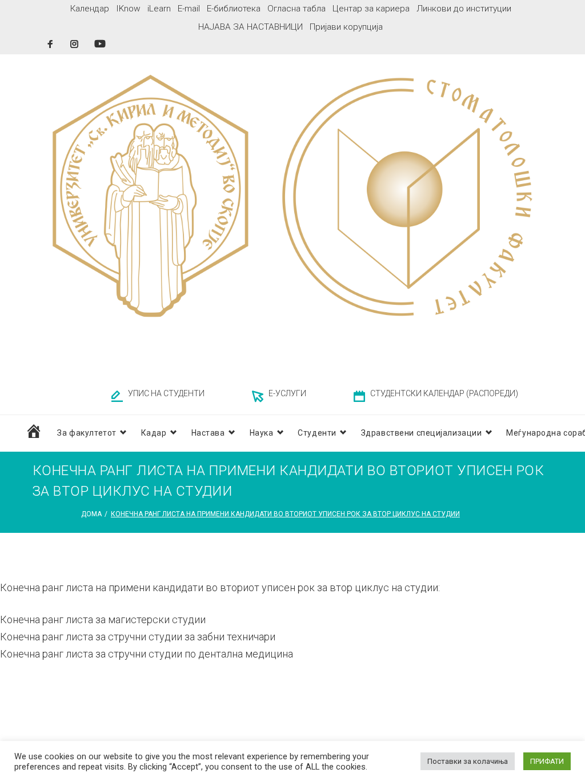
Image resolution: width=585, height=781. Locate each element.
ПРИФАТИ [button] (547, 761)
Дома (91, 514)
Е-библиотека (234, 8)
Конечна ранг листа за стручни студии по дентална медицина (146, 654)
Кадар (154, 432)
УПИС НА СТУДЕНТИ (166, 393)
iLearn (159, 8)
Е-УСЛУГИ (287, 393)
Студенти (317, 432)
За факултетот (86, 432)
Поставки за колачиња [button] (467, 761)
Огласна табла (296, 8)
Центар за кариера (371, 8)
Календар (89, 8)
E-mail (189, 8)
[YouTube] (100, 43)
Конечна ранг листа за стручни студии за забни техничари (137, 637)
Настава (208, 432)
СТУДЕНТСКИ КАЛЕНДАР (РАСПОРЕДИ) (444, 393)
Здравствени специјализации (421, 432)
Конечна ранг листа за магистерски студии (103, 619)
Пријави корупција (346, 27)
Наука (262, 432)
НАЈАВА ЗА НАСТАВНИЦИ (250, 27)
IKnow (128, 8)
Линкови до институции (463, 8)
